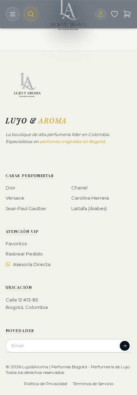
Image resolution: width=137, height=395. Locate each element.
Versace (15, 198)
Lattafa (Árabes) (89, 208)
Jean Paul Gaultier (26, 208)
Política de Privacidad (45, 383)
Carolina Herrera (90, 198)
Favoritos (16, 243)
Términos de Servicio (93, 383)
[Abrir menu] (13, 14)
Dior (10, 187)
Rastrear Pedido (24, 254)
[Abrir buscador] (31, 14)
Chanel (79, 187)
